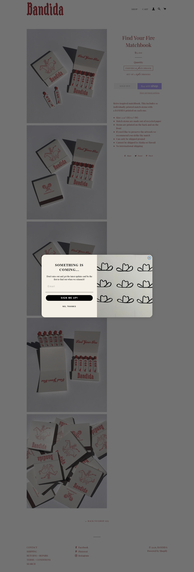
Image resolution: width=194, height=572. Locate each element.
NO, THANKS (69, 306)
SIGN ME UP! (69, 298)
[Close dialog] (149, 258)
